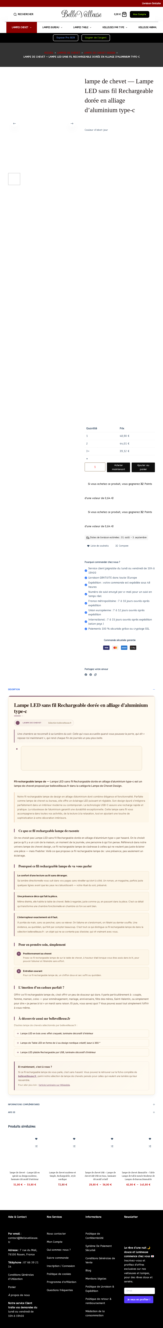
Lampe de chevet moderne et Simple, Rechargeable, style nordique (62, 1176)
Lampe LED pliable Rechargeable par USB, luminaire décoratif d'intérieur (56, 1052)
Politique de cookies (59, 1274)
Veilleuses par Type (113, 27)
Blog (88, 1270)
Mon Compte (139, 14)
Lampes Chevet (20, 27)
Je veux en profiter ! (138, 1299)
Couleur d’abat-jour (96, 129)
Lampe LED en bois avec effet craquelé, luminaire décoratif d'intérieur (55, 1033)
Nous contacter (56, 1233)
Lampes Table (80, 27)
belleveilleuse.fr (27, 1076)
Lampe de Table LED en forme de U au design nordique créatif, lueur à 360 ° (58, 1042)
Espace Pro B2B (66, 37)
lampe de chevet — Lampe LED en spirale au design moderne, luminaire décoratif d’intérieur (25, 1176)
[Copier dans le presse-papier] (95, 674)
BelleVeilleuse (81, 14)
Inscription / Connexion (61, 1266)
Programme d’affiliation (61, 1282)
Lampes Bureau (51, 27)
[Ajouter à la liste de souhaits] (36, 1138)
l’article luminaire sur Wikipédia (54, 1085)
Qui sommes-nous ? (59, 1249)
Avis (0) (11, 1112)
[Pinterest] (90, 674)
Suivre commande (58, 1257)
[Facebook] (86, 674)
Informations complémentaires (24, 1104)
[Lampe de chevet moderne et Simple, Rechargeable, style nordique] (62, 1150)
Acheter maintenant (118, 467)
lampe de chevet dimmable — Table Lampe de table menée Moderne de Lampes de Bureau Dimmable (138, 1176)
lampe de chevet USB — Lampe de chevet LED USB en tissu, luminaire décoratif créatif (100, 1176)
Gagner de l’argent (95, 37)
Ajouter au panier (143, 467)
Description (14, 689)
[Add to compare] (36, 1146)
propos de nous (19, 1295)
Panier (12, 1287)
